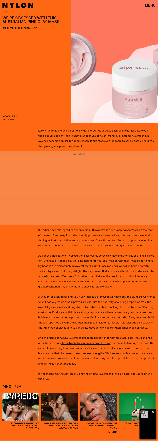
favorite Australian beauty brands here (85, 342)
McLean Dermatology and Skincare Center (126, 296)
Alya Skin (108, 245)
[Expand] (142, 412)
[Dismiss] (153, 412)
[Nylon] (17, 5)
